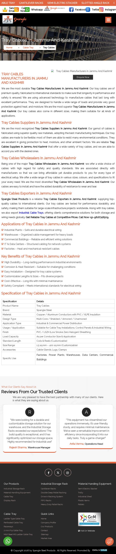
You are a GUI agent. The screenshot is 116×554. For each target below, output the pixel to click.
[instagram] (67, 472)
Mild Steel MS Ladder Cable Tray (18, 534)
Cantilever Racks (26, 3)
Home (9, 47)
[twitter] (58, 472)
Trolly (80, 492)
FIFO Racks (46, 500)
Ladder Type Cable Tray (14, 519)
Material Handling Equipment (17, 492)
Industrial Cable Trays (31, 212)
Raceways (8, 526)
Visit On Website (87, 531)
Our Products (47, 526)
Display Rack (10, 500)
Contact (44, 530)
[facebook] (48, 472)
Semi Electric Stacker (58, 3)
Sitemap (44, 534)
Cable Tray (28, 47)
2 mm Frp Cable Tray (13, 530)
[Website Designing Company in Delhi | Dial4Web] (99, 550)
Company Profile (48, 522)
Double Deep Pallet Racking (53, 492)
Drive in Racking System (52, 496)
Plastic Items (83, 500)
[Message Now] (7, 541)
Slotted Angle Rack (91, 3)
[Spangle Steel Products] (54, 9)
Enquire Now (83, 77)
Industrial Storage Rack (14, 489)
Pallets (81, 504)
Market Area (46, 538)
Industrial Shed (85, 496)
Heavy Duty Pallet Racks (52, 504)
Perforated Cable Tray (13, 522)
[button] (83, 75)
